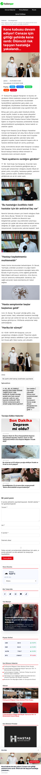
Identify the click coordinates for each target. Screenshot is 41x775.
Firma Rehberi (23, 10)
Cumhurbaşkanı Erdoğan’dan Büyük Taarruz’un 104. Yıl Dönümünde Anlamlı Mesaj (20, 669)
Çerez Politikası (20, 14)
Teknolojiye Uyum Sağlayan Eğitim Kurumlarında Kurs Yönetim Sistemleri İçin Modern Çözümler (19, 676)
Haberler (4, 20)
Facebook (20, 87)
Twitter (12, 87)
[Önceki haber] (31, 607)
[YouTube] (21, 594)
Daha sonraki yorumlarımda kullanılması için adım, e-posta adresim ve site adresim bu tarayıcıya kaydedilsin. (20, 552)
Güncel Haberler (10, 10)
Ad (3, 525)
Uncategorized (12, 20)
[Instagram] (15, 594)
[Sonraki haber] (35, 607)
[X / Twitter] (10, 594)
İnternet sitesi (6, 540)
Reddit (6, 90)
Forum (34, 10)
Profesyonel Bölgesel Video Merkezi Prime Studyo (19, 666)
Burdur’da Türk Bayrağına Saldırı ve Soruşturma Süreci (20, 679)
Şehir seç (7, 577)
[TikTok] (26, 594)
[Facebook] (5, 594)
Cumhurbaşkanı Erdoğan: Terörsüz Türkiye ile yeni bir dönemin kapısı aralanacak (20, 672)
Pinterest (13, 90)
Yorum (4, 507)
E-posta (4, 533)
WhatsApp (28, 87)
